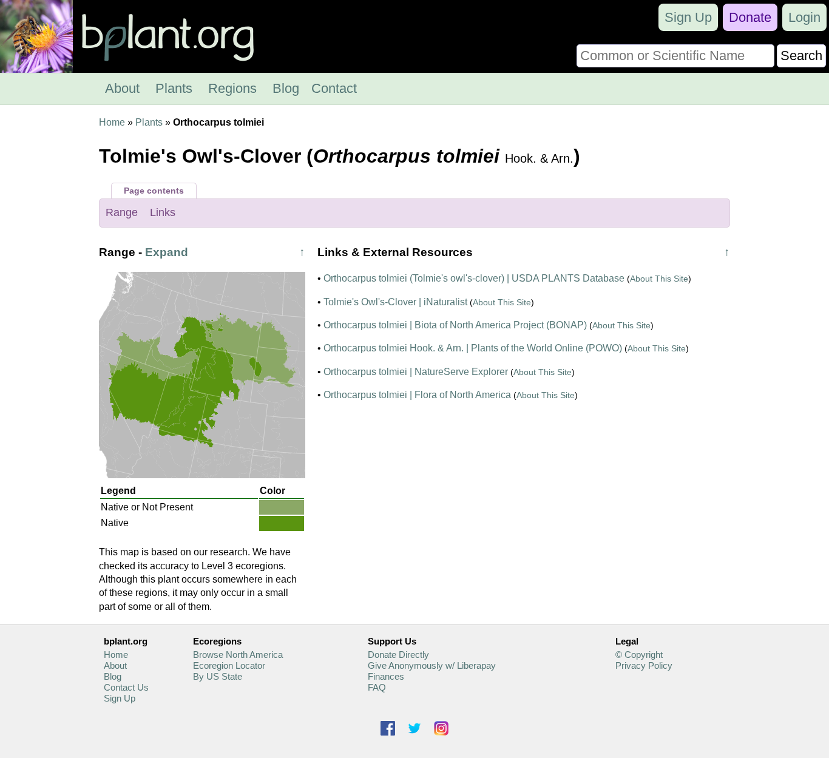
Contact (334, 88)
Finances (386, 676)
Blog (285, 88)
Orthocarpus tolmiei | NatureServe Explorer (415, 372)
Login (804, 17)
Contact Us (126, 687)
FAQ (377, 687)
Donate (750, 17)
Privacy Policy (643, 665)
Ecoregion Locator (229, 665)
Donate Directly (398, 654)
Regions (232, 88)
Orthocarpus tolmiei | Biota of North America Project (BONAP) (455, 325)
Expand (166, 252)
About (122, 88)
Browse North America (238, 654)
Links (162, 212)
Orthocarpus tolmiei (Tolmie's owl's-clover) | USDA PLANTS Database (473, 278)
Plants (173, 88)
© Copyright (639, 654)
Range (122, 212)
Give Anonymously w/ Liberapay (432, 665)
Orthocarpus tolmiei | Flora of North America (417, 395)
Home (112, 122)
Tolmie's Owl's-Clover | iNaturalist (395, 302)
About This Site (659, 278)
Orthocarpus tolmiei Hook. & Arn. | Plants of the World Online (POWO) (472, 348)
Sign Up (688, 17)
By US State (217, 676)
